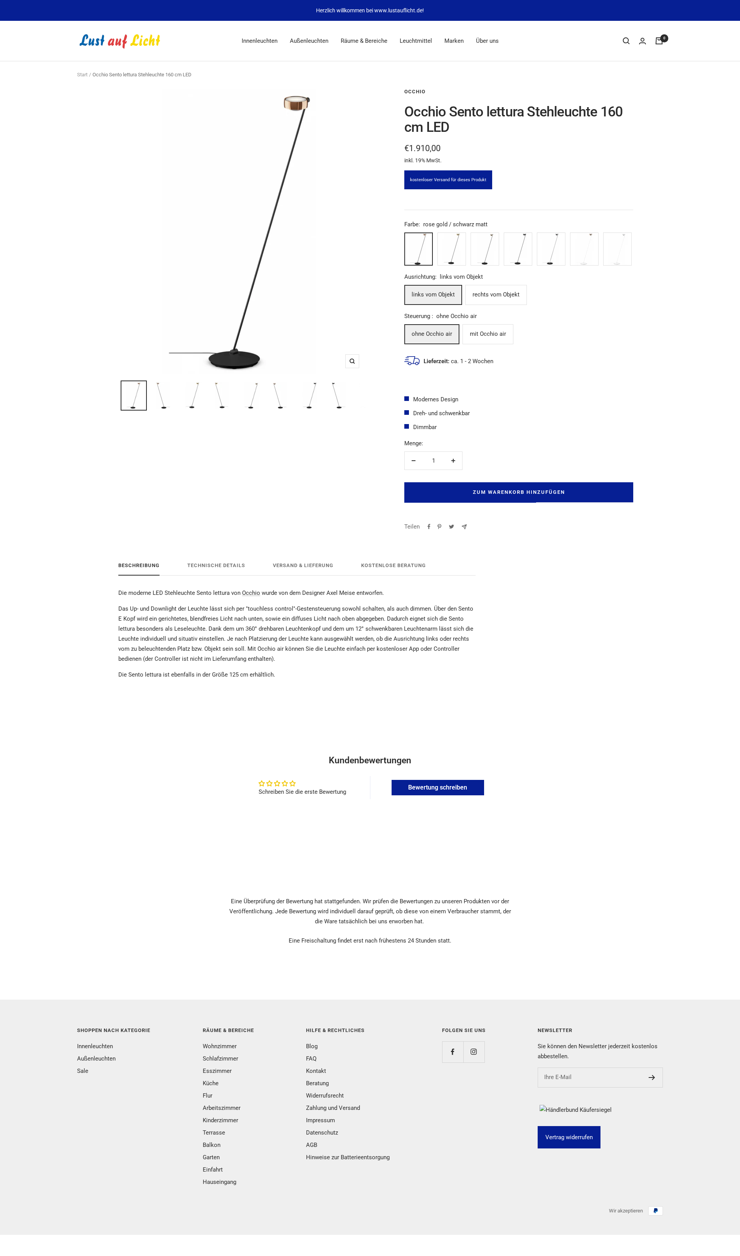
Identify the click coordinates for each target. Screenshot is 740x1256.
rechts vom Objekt (496, 294)
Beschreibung (139, 565)
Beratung (317, 1083)
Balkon (211, 1145)
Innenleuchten (260, 40)
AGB (311, 1145)
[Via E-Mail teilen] (464, 526)
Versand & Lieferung (303, 565)
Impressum (320, 1120)
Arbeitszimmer (221, 1107)
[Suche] (626, 40)
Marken (454, 40)
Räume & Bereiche (364, 40)
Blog (312, 1046)
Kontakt (316, 1070)
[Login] (642, 41)
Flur (207, 1095)
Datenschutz (322, 1132)
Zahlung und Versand (333, 1107)
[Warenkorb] (659, 40)
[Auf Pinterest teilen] (439, 526)
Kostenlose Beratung (393, 565)
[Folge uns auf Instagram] (473, 1051)
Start (82, 74)
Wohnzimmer (220, 1046)
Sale (82, 1070)
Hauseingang (219, 1182)
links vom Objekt (433, 294)
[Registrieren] (652, 1077)
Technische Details (216, 565)
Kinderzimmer (220, 1120)
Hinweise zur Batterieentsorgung (348, 1157)
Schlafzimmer (220, 1058)
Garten (211, 1157)
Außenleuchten (309, 40)
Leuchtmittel (416, 40)
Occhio (415, 91)
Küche (211, 1083)
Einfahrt (213, 1169)
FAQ (311, 1058)
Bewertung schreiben (437, 787)
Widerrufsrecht (325, 1095)
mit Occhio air (488, 333)
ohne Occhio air (432, 333)
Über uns (487, 40)
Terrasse (214, 1132)
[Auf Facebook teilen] (429, 526)
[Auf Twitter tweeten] (451, 526)
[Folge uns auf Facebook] (452, 1051)
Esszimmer (217, 1070)
